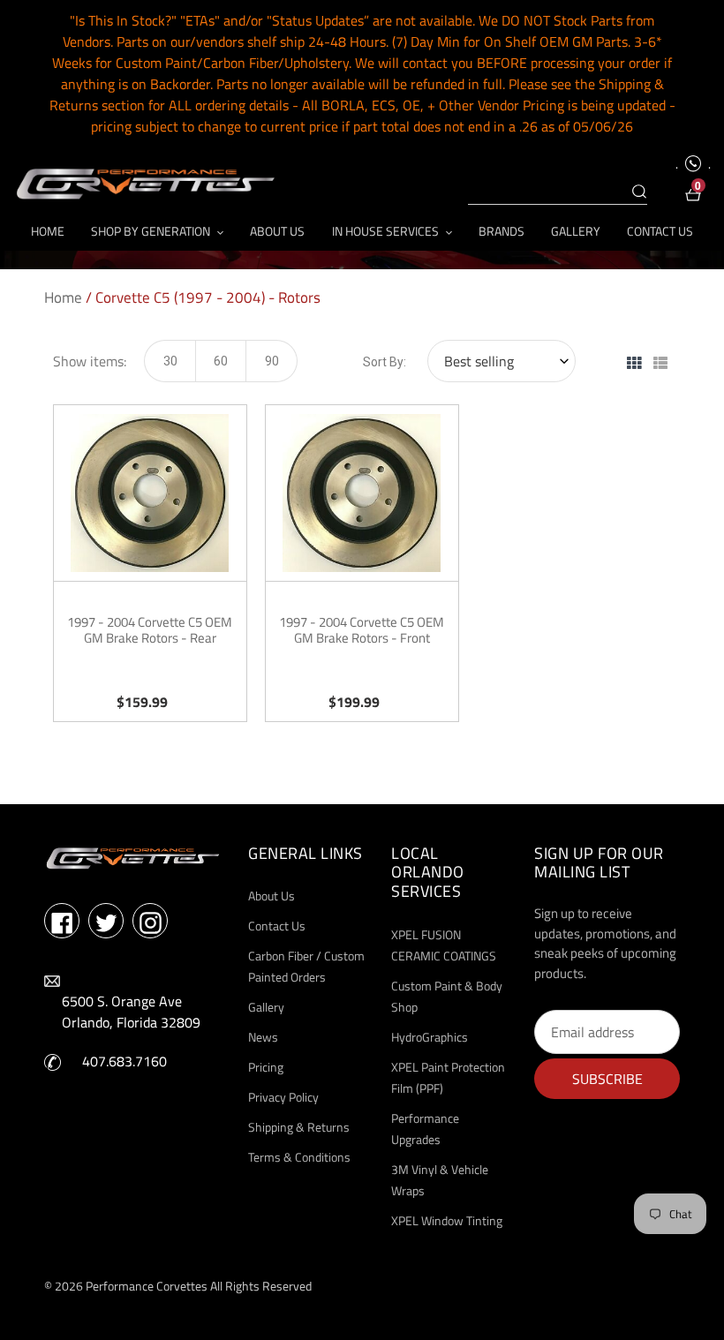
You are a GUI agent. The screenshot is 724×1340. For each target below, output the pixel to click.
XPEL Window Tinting (446, 1220)
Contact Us (276, 925)
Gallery (266, 1006)
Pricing (265, 1067)
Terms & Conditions (299, 1157)
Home (63, 297)
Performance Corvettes (146, 1285)
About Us (271, 895)
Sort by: (384, 362)
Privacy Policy (283, 1097)
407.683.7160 (124, 1061)
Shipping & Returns (299, 1127)
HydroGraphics (429, 1037)
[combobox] (557, 192)
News (263, 1037)
